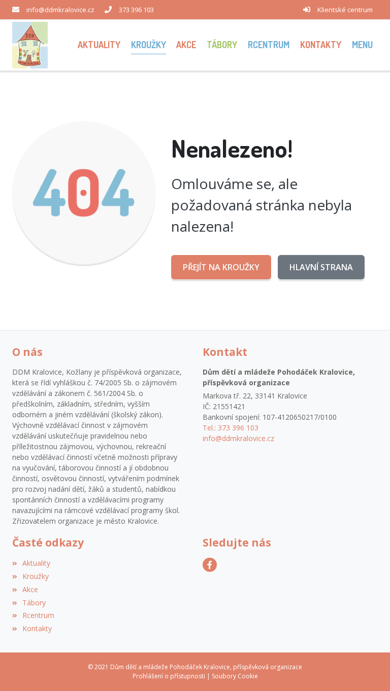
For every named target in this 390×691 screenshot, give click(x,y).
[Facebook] (210, 565)
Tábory (34, 602)
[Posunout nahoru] (367, 668)
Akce (30, 589)
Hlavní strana (321, 267)
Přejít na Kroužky (221, 267)
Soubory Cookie (235, 676)
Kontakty (37, 628)
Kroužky (35, 576)
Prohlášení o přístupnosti (169, 676)
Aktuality (36, 563)
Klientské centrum (345, 9)
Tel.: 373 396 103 (230, 427)
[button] (362, 45)
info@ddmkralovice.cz (60, 9)
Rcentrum (38, 615)
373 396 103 (136, 9)
